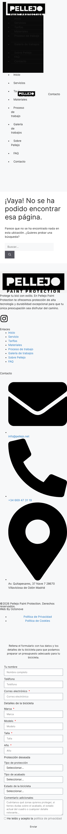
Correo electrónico (16, 691)
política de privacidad (48, 818)
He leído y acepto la (34, 818)
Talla (7, 733)
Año (7, 745)
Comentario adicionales (18, 797)
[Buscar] (9, 255)
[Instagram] (4, 319)
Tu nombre (10, 666)
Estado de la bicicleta (17, 786)
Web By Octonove (11, 609)
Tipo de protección (16, 762)
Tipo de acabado (14, 774)
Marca (8, 708)
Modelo (9, 721)
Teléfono (9, 679)
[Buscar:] (29, 246)
